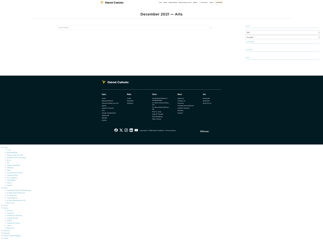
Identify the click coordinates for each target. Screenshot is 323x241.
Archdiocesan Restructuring (16, 157)
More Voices (156, 119)
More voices (11, 203)
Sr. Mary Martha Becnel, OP (160, 108)
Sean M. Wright (157, 114)
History (9, 183)
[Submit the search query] (210, 27)
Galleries (130, 103)
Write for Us (207, 103)
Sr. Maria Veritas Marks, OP (160, 104)
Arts (103, 110)
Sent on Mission (12, 178)
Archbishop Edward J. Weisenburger (160, 99)
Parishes (180, 110)
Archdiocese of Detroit (185, 105)
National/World (173, 2)
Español (195, 2)
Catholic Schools (108, 108)
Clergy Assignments (109, 113)
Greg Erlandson (12, 198)
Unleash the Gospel (13, 223)
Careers (180, 113)
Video (129, 98)
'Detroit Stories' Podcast (15, 173)
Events (165, 2)
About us (180, 98)
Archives (180, 103)
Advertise (206, 101)
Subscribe (219, 2)
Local (160, 2)
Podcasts (130, 101)
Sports (104, 105)
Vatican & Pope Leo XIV (185, 2)
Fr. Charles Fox (12, 195)
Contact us (181, 101)
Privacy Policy (171, 130)
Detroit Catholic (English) (12, 235)
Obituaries (105, 115)
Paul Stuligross (157, 116)
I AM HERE (11, 180)
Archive (6, 238)
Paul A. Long (156, 112)
